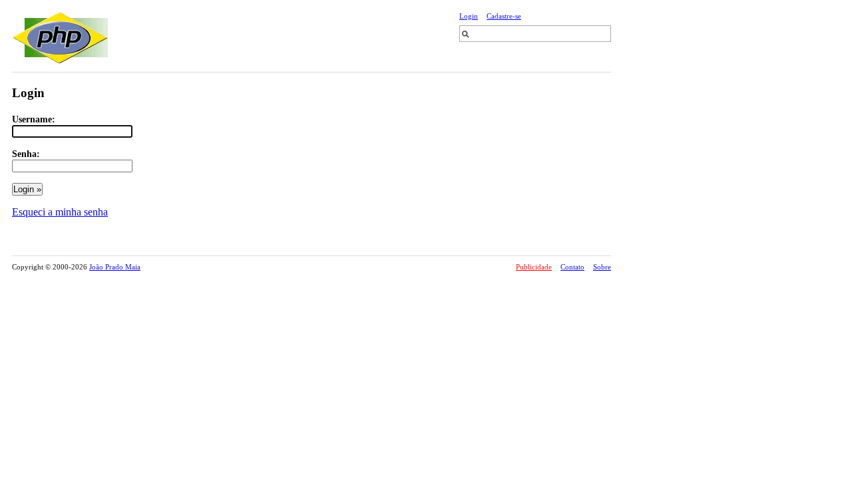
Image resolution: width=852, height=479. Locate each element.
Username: (33, 119)
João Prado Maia (114, 267)
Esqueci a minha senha (60, 212)
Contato (572, 267)
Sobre (602, 267)
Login (468, 16)
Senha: (26, 153)
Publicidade (534, 267)
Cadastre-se (504, 16)
